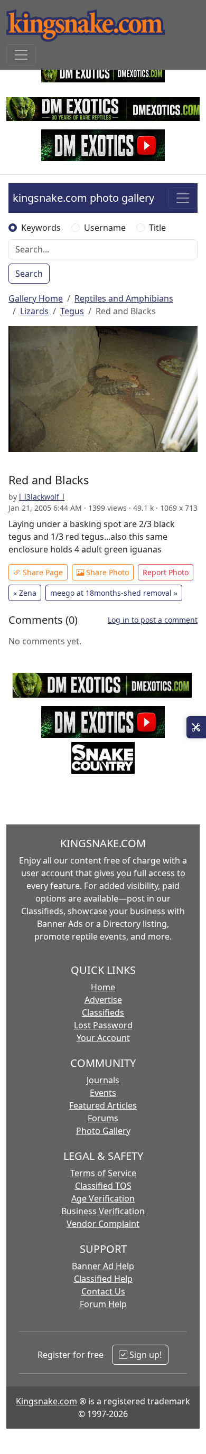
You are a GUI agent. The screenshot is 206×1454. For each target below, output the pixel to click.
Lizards (34, 311)
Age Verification (103, 1198)
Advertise (103, 1000)
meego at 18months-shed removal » (113, 593)
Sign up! (144, 1355)
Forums (103, 1118)
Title (157, 227)
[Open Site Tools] (196, 727)
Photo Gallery (103, 1131)
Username (105, 227)
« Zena (24, 593)
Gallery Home (35, 298)
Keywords (41, 227)
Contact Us (103, 1291)
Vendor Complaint (103, 1224)
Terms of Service (103, 1173)
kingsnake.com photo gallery (83, 198)
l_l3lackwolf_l (41, 497)
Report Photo (166, 572)
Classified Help (103, 1278)
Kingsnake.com (46, 1401)
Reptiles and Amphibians (123, 298)
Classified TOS (103, 1186)
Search (29, 273)
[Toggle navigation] (21, 54)
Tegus (72, 311)
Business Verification (103, 1211)
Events (103, 1093)
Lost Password (103, 1025)
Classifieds (103, 1012)
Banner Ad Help (103, 1266)
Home (103, 987)
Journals (103, 1080)
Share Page (42, 572)
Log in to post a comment (153, 620)
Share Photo (106, 572)
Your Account (103, 1038)
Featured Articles (103, 1105)
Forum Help (103, 1304)
